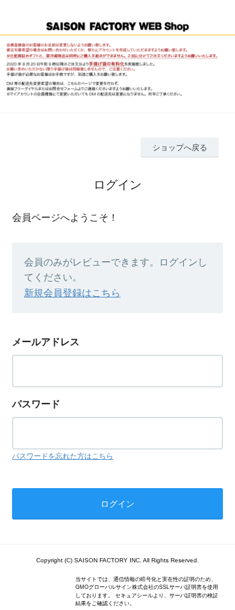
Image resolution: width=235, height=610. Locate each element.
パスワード (36, 404)
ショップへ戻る (179, 147)
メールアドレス (46, 342)
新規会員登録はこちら (72, 293)
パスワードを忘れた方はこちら (62, 456)
